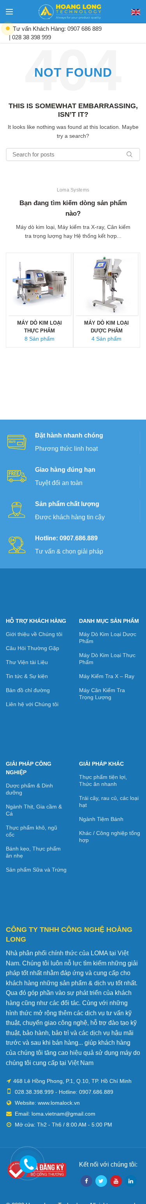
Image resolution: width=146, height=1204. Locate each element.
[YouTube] (116, 1181)
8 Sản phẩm (40, 339)
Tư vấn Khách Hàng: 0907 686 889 (57, 28)
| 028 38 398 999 (30, 37)
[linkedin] (131, 1181)
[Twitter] (101, 1181)
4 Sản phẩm (106, 339)
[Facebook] (86, 1181)
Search (129, 154)
